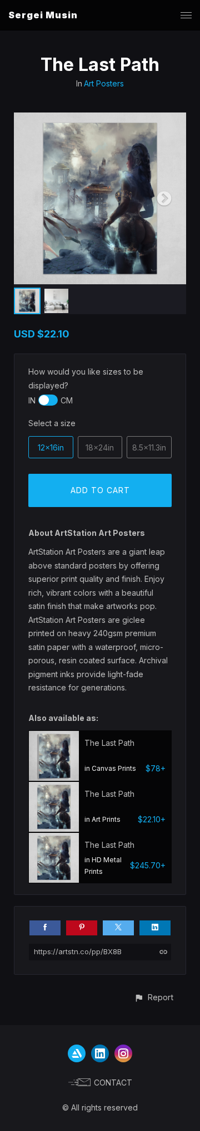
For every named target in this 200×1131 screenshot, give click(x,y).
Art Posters (104, 83)
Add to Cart (100, 490)
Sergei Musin (43, 15)
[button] (153, 997)
